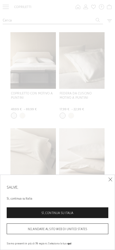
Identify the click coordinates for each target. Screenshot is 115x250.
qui (69, 243)
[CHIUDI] (110, 179)
